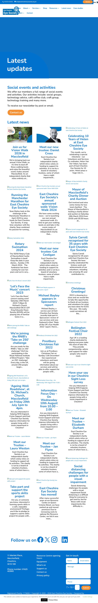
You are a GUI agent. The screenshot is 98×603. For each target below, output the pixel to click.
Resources (53, 8)
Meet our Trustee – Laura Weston (19, 445)
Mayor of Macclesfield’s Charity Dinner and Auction (78, 194)
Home (18, 8)
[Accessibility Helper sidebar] (95, 2)
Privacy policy (43, 575)
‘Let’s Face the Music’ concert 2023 (20, 289)
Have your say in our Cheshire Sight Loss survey (78, 377)
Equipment (42, 561)
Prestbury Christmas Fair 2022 (49, 344)
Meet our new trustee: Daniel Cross (49, 150)
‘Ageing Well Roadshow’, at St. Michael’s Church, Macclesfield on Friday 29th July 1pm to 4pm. (20, 397)
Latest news (66, 8)
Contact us (16, 112)
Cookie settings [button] (87, 597)
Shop (45, 8)
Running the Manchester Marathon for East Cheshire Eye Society (19, 201)
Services (35, 8)
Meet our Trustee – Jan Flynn (49, 446)
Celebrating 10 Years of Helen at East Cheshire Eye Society (78, 142)
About (25, 8)
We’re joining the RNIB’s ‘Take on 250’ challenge (19, 338)
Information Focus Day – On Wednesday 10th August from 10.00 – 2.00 (49, 400)
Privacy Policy (53, 600)
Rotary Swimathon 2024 (20, 247)
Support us (42, 568)
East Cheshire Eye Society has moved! (49, 491)
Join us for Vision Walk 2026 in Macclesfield (19, 152)
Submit (86, 588)
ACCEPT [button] (44, 600)
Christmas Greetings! (78, 290)
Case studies (78, 8)
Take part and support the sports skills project (19, 491)
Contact (30, 13)
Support (19, 13)
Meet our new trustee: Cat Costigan (49, 251)
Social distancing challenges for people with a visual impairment (78, 474)
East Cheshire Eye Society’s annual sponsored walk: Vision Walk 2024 (49, 202)
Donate (88, 2)
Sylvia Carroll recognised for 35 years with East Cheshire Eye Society (78, 243)
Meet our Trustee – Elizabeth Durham (78, 423)
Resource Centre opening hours (48, 556)
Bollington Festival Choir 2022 (78, 331)
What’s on (41, 565)
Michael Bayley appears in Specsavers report (49, 300)
